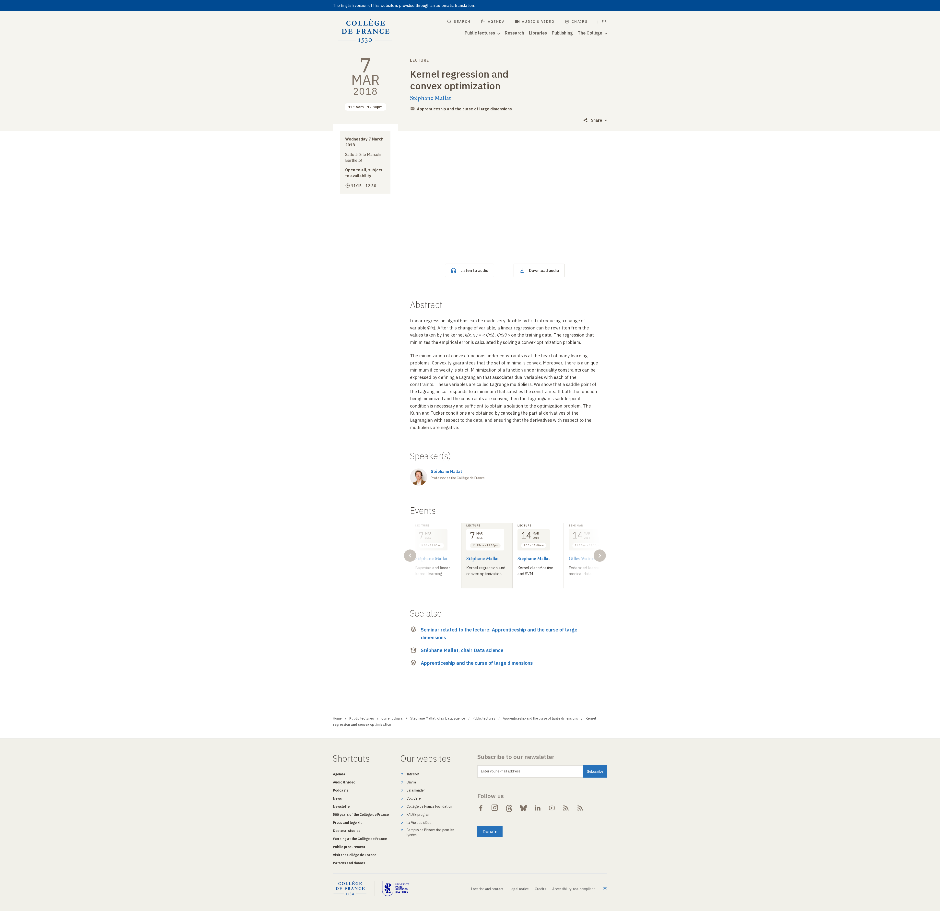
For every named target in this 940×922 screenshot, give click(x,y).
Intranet (413, 774)
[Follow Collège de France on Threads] (509, 808)
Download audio (544, 270)
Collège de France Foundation (429, 806)
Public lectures (484, 718)
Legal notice (519, 889)
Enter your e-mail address (500, 771)
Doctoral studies (346, 831)
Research (514, 33)
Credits (540, 889)
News (337, 798)
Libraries (538, 33)
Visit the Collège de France (354, 855)
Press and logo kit (347, 822)
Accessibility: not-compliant (573, 889)
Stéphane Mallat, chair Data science (462, 650)
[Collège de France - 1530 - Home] (365, 31)
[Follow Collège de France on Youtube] (551, 808)
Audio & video (538, 21)
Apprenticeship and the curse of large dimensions (464, 108)
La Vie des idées (419, 822)
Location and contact (487, 889)
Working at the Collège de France (360, 839)
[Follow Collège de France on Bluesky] (523, 808)
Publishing (562, 33)
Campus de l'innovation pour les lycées (431, 832)
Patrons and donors (349, 863)
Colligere (414, 798)
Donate (489, 831)
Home (337, 718)
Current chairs (392, 718)
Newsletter (342, 806)
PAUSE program (419, 814)
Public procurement (349, 847)
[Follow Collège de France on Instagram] (495, 808)
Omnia (411, 782)
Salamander (416, 790)
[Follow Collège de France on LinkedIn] (537, 808)
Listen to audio (474, 270)
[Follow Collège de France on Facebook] (480, 808)
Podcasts (340, 790)
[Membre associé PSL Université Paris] (395, 888)
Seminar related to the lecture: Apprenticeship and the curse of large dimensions (499, 633)
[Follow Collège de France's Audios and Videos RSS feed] (580, 808)
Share (596, 120)
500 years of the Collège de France (361, 814)
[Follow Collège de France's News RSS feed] (566, 808)
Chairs (580, 21)
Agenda (496, 21)
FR (604, 21)
